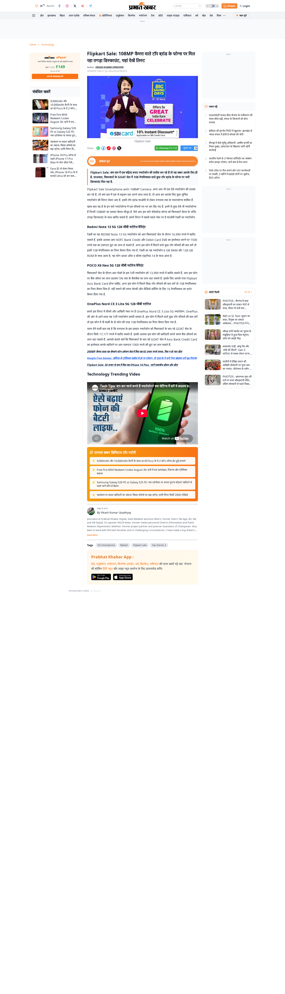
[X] (74, 5)
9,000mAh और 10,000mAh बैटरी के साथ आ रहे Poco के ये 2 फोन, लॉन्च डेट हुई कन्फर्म (141, 461)
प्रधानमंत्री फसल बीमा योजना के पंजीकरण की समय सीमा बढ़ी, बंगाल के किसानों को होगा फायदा (231, 118)
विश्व (219, 15)
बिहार (62, 15)
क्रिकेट (144, 564)
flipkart (124, 545)
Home (33, 44)
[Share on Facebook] (103, 148)
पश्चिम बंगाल (89, 15)
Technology (47, 44)
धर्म (196, 15)
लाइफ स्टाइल (173, 15)
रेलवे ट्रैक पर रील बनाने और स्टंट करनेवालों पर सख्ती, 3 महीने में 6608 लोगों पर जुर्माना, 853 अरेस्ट (229, 174)
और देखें (247, 292)
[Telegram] (90, 5)
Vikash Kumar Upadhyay (116, 512)
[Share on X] (119, 148)
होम (42, 15)
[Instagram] (67, 5)
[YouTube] (82, 5)
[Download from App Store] (123, 577)
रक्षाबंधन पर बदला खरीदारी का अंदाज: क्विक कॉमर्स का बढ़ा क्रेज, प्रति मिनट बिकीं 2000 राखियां (142, 495)
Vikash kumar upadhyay (109, 67)
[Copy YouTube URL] (109, 148)
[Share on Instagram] (114, 148)
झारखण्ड (52, 15)
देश (211, 15)
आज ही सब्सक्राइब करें (55, 76)
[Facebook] (59, 5)
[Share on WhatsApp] (98, 148)
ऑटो (160, 15)
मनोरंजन (143, 15)
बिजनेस (131, 15)
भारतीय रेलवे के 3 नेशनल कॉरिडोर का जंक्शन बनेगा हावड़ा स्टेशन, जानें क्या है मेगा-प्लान (230, 160)
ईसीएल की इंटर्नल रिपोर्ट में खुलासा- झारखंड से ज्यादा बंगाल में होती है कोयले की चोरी (230, 132)
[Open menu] (33, 15)
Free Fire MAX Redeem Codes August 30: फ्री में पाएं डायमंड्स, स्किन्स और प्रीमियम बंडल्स (142, 471)
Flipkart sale (140, 545)
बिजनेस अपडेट (126, 564)
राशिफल (187, 15)
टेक (152, 15)
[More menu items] (224, 15)
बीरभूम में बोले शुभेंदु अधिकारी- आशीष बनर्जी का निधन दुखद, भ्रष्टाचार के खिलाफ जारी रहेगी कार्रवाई (230, 146)
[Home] (142, 6)
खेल (204, 15)
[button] (142, 107)
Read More (92, 535)
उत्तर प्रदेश (74, 15)
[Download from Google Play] (101, 577)
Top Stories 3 (159, 545)
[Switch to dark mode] (212, 6)
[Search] (199, 6)
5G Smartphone (106, 545)
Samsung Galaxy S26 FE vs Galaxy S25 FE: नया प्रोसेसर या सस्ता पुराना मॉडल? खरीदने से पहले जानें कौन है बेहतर (144, 484)
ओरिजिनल (107, 15)
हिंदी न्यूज (108, 569)
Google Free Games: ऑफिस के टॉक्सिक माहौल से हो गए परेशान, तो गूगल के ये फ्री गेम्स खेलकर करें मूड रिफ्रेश (142, 358)
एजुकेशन (120, 15)
